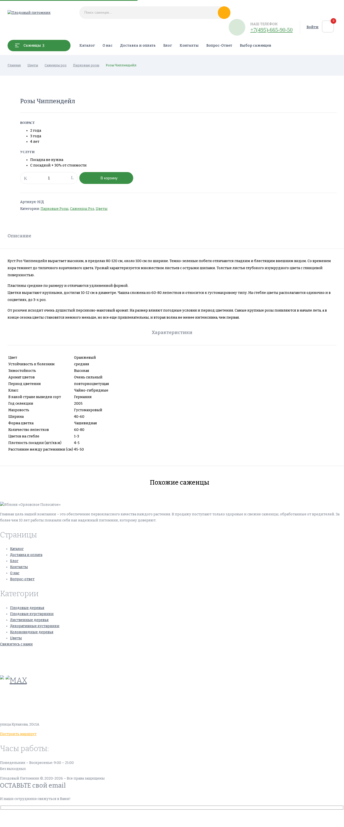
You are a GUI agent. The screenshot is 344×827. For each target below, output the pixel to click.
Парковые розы (86, 65)
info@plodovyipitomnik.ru (46, 700)
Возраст (27, 123)
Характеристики (172, 332)
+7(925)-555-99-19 (16, 666)
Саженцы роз (55, 65)
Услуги (27, 152)
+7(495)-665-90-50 (271, 29)
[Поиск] (224, 12)
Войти (312, 27)
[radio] (67, 130)
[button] (328, 26)
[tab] (19, 236)
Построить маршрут (18, 734)
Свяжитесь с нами (16, 644)
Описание (19, 236)
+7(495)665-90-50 (16, 654)
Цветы (32, 65)
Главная (14, 65)
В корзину (109, 178)
